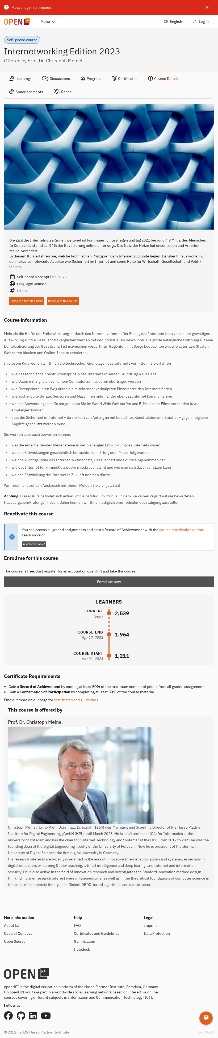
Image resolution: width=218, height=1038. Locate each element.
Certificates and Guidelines (96, 933)
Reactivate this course (62, 301)
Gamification (84, 941)
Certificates (127, 78)
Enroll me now (109, 581)
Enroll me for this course (27, 301)
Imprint (150, 925)
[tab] (20, 78)
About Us (11, 925)
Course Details (166, 78)
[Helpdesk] (206, 1018)
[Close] (207, 7)
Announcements (29, 91)
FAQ (77, 925)
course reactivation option (181, 529)
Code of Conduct (18, 933)
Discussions (60, 78)
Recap (66, 91)
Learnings (23, 78)
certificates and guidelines (76, 699)
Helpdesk (82, 949)
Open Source (15, 941)
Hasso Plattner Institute (49, 1032)
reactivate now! (34, 544)
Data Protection (157, 933)
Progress (94, 78)
